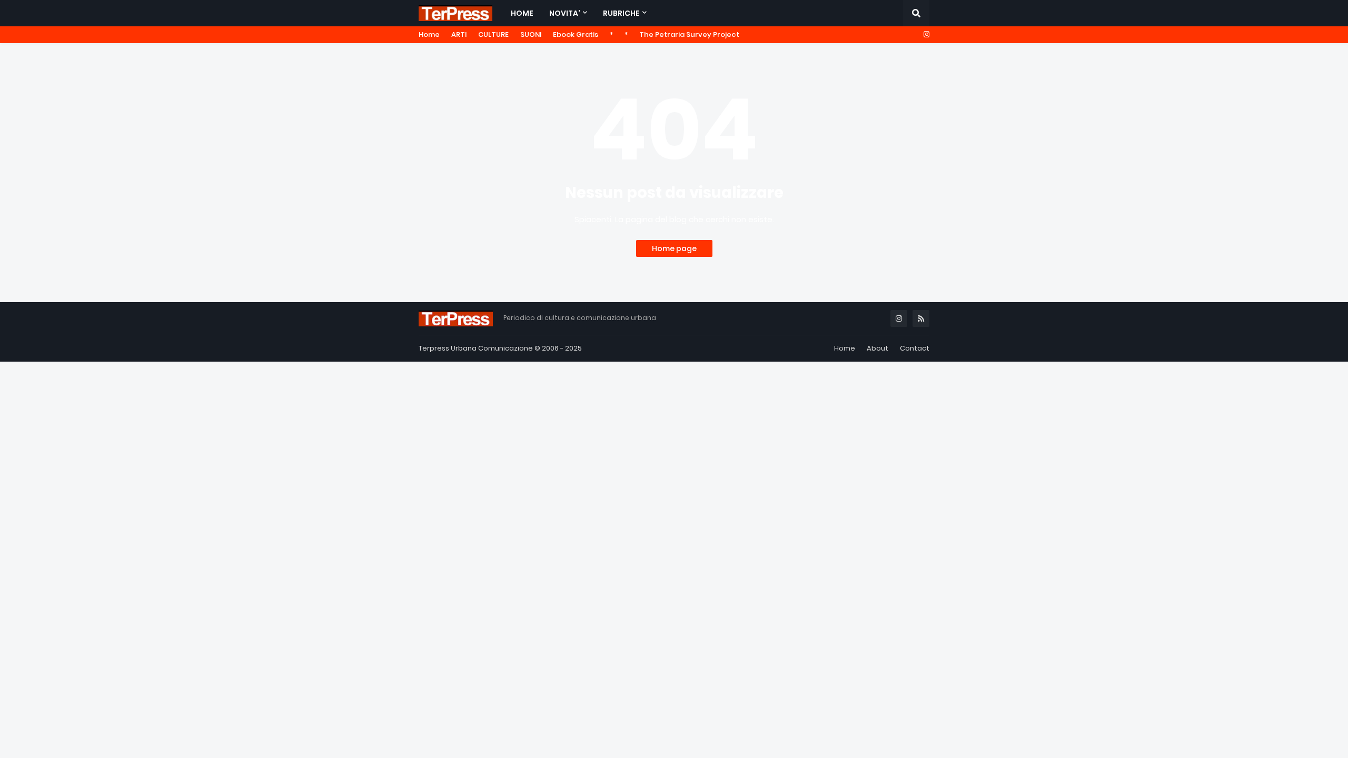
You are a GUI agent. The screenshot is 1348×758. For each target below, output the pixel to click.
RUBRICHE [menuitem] (621, 13)
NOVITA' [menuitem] (564, 13)
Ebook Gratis (575, 34)
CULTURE (493, 34)
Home (429, 34)
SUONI (530, 34)
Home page (674, 248)
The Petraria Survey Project (689, 34)
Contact (914, 348)
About (877, 348)
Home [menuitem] (522, 13)
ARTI (459, 34)
